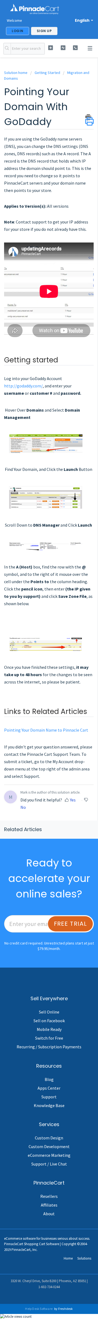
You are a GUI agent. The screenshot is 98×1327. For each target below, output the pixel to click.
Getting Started (47, 72)
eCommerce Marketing (49, 1155)
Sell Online (49, 1012)
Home (68, 1258)
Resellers (49, 1196)
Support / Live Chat (49, 1164)
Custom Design (49, 1137)
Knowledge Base (49, 1105)
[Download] (39, 698)
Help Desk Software (39, 1309)
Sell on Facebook (49, 1020)
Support (49, 1096)
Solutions (84, 1258)
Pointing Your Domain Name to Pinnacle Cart (46, 730)
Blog (49, 1079)
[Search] (7, 48)
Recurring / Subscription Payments (49, 1046)
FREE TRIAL (70, 923)
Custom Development (49, 1146)
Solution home (16, 72)
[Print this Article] (89, 117)
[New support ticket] (50, 48)
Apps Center (49, 1088)
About (49, 1213)
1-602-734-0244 (49, 1287)
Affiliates (49, 1205)
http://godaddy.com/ (23, 386)
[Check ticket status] (63, 48)
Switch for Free (49, 1038)
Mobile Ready (49, 1029)
